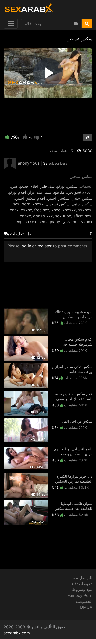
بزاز (31, 192)
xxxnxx (84, 209)
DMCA (86, 607)
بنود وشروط (82, 589)
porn (26, 204)
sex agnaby (49, 221)
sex (16, 204)
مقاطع (59, 192)
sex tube (63, 215)
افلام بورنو (17, 192)
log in (26, 245)
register (44, 245)
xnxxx (38, 204)
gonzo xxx (43, 215)
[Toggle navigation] (11, 24)
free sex (41, 209)
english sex (26, 221)
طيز (43, 186)
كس (14, 186)
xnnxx (25, 215)
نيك (52, 186)
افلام (34, 186)
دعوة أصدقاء (81, 583)
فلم (39, 192)
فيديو (24, 186)
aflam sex (82, 215)
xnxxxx (69, 209)
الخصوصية (83, 601)
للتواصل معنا (81, 577)
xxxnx (26, 209)
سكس (72, 186)
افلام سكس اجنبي (30, 198)
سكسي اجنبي (58, 198)
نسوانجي (74, 192)
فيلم (48, 192)
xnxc (55, 209)
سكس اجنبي (82, 198)
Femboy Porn (80, 595)
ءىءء (87, 192)
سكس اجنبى (82, 204)
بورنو (61, 186)
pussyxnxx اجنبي (77, 221)
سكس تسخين (58, 204)
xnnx (14, 209)
